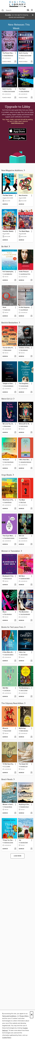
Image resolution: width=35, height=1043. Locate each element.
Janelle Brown (8, 502)
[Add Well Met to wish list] (15, 696)
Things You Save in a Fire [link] (8, 840)
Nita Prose (23, 502)
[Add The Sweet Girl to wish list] (31, 773)
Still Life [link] (21, 536)
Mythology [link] (22, 728)
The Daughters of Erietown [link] (25, 383)
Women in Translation (10, 551)
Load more (17, 856)
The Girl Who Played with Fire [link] (8, 348)
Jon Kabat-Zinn (8, 274)
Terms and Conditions (9, 1016)
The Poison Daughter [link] (8, 53)
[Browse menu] (32, 10)
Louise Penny (23, 538)
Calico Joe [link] (22, 652)
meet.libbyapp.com (17, 123)
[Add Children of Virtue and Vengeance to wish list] (31, 356)
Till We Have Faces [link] (8, 764)
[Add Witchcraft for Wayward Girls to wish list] (31, 432)
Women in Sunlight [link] (8, 804)
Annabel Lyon (24, 766)
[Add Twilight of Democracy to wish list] (15, 392)
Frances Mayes (8, 807)
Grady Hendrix (24, 426)
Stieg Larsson (7, 350)
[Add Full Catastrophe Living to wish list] (15, 280)
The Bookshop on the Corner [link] (25, 688)
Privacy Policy (24, 1016)
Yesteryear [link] (6, 460)
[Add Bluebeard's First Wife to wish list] (15, 585)
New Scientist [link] (23, 195)
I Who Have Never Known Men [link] (25, 460)
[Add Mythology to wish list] (31, 737)
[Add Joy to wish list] (31, 849)
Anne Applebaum (8, 386)
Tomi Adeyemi (24, 350)
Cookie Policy (6, 1038)
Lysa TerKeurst (24, 310)
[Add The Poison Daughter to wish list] (15, 61)
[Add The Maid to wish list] (31, 508)
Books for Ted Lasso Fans (12, 627)
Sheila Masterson (8, 55)
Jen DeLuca (7, 690)
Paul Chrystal (7, 730)
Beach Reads (7, 779)
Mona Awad (7, 426)
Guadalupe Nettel (25, 578)
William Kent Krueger (25, 55)
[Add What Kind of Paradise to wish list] (15, 508)
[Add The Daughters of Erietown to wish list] (31, 392)
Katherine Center (8, 842)
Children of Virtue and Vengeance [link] (25, 348)
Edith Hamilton (24, 730)
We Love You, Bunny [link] (8, 424)
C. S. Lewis (7, 766)
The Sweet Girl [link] (23, 764)
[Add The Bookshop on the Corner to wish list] (31, 696)
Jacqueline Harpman (25, 462)
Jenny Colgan (24, 690)
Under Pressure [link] (24, 272)
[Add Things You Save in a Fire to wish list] (15, 849)
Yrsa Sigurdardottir (25, 614)
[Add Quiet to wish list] (15, 316)
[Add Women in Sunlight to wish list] (15, 813)
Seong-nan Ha (8, 578)
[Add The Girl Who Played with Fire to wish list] (15, 356)
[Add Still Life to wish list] (31, 544)
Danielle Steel (24, 842)
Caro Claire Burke (8, 462)
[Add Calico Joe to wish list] (31, 661)
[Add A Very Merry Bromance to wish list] (15, 661)
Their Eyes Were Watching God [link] (8, 536)
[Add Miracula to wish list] (15, 737)
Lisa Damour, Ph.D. (25, 274)
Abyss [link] (4, 612)
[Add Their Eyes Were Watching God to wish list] (15, 544)
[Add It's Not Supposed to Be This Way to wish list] (31, 316)
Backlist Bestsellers (9, 323)
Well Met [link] (5, 688)
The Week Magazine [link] (25, 231)
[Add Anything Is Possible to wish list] (31, 813)
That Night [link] (22, 89)
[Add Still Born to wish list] (31, 585)
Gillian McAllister (24, 91)
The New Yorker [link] (8, 195)
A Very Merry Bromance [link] (8, 652)
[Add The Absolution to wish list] (31, 620)
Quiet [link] (4, 307)
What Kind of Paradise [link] (8, 500)
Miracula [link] (5, 728)
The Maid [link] (22, 500)
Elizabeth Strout (24, 807)
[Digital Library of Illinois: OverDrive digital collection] (17, 4)
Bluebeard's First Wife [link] (8, 576)
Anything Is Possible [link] (25, 804)
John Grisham (24, 654)
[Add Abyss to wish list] (15, 620)
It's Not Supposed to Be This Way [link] (25, 307)
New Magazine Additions (12, 170)
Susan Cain (7, 310)
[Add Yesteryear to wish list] (15, 468)
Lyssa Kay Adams (8, 654)
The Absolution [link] (24, 612)
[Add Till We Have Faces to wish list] (15, 773)
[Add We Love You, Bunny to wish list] (15, 432)
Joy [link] (20, 840)
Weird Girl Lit (7, 399)
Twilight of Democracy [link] (8, 383)
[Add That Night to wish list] (31, 97)
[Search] (2, 10)
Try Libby (8, 15)
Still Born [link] (22, 576)
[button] (15, 53)
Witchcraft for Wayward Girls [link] (25, 424)
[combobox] (13, 10)
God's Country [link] (23, 53)
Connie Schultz (24, 386)
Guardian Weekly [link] (8, 231)
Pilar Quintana (8, 614)
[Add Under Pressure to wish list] (31, 280)
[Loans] (28, 10)
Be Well (4, 246)
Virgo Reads (6, 475)
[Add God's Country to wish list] (31, 61)
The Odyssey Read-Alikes (12, 703)
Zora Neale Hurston (9, 538)
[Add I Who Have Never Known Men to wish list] (31, 468)
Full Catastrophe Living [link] (8, 272)
